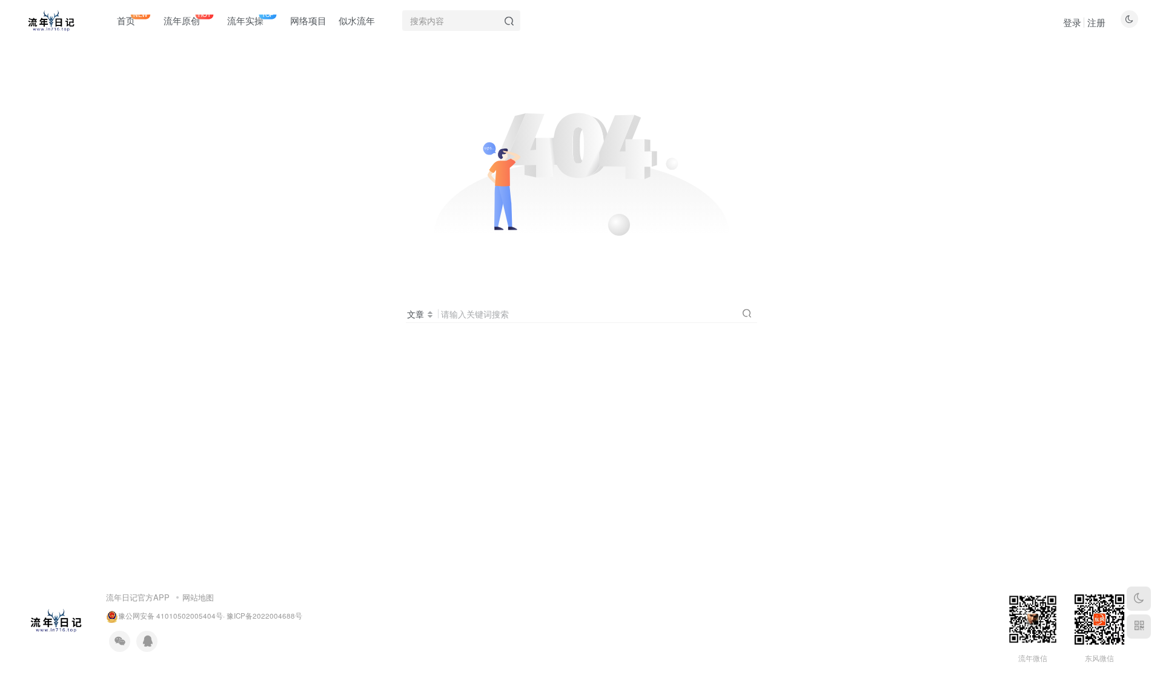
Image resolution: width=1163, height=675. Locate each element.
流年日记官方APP (138, 597)
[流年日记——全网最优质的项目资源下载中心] (56, 619)
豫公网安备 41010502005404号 (170, 615)
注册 (1096, 22)
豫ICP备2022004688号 (264, 615)
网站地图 (198, 597)
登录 (1072, 22)
